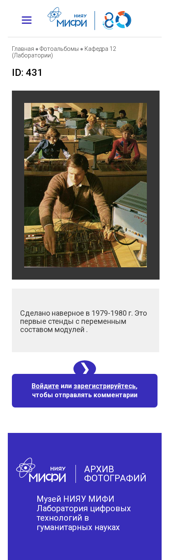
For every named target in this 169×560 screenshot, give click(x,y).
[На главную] (62, 14)
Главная (23, 49)
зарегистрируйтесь (104, 386)
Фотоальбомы (59, 49)
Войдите (45, 386)
